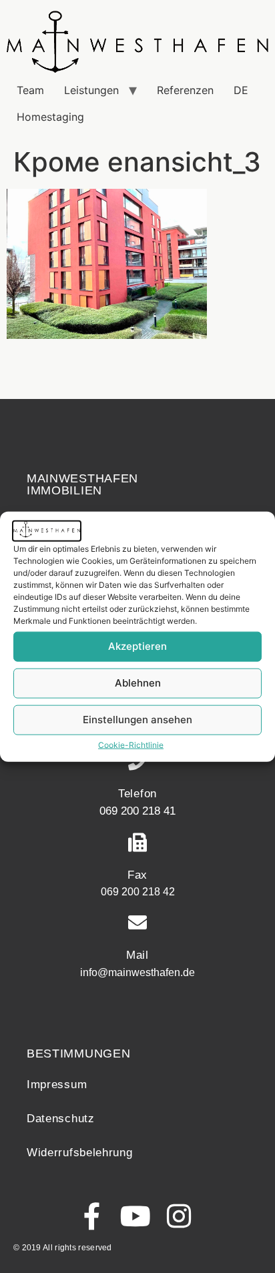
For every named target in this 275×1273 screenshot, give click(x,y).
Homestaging (50, 116)
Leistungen (91, 90)
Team (30, 90)
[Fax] (137, 842)
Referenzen (185, 90)
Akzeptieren (137, 646)
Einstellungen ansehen (137, 719)
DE (241, 90)
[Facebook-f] (92, 1216)
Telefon (137, 793)
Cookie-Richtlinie (131, 744)
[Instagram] (179, 1216)
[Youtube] (136, 1216)
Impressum (57, 1084)
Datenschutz (61, 1118)
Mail (137, 955)
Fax (137, 875)
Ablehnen (138, 683)
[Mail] (137, 922)
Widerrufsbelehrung (80, 1152)
